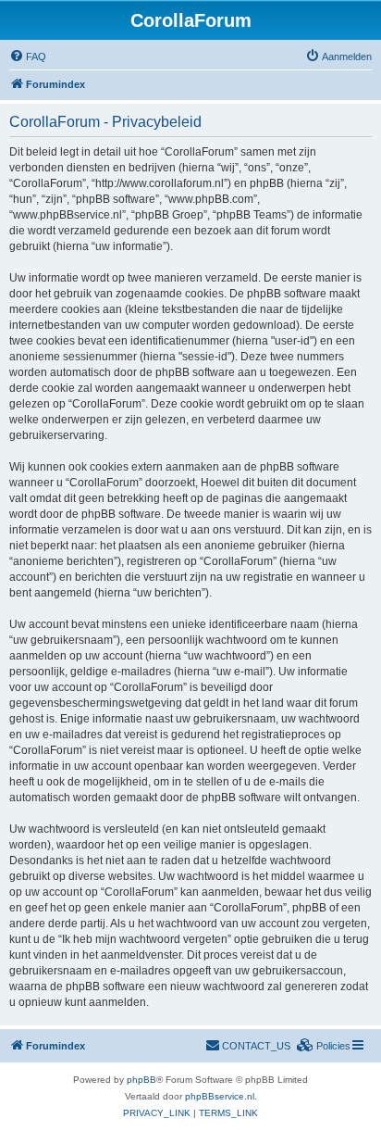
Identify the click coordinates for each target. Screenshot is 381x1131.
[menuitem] (27, 56)
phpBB (141, 1079)
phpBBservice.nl (219, 1096)
